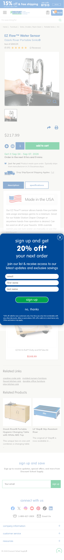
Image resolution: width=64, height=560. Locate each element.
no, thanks (32, 309)
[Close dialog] (60, 237)
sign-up (32, 300)
